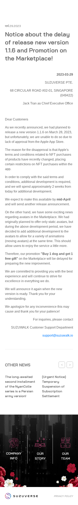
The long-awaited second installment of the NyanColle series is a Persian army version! (20, 386)
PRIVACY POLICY (63, 496)
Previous (62, 365)
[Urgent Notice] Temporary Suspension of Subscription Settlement (54, 386)
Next (70, 365)
